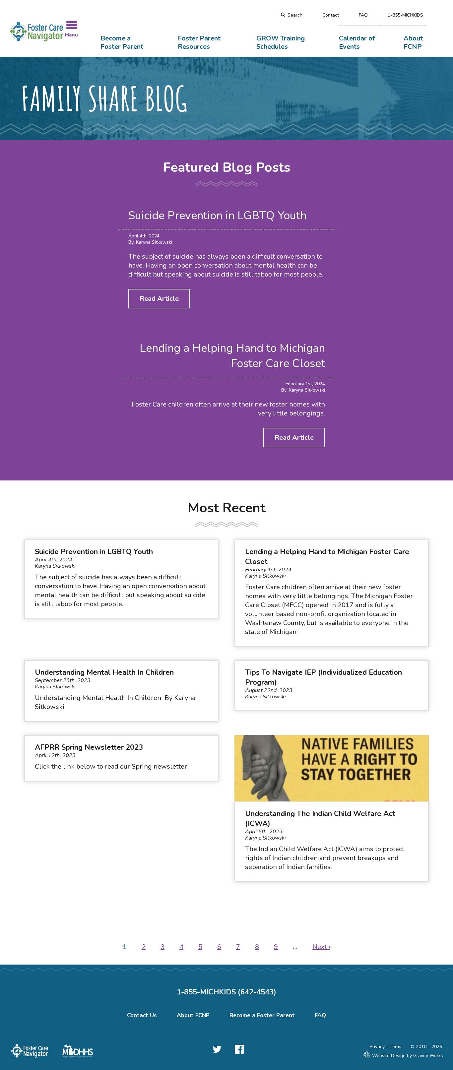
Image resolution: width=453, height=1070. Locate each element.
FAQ (363, 15)
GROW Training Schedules (280, 42)
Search (295, 15)
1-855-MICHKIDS (405, 15)
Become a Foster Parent (121, 42)
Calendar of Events (357, 42)
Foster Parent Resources (199, 42)
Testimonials (88, 19)
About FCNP (413, 42)
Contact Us (142, 1015)
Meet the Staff (33, 19)
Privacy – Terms (386, 1046)
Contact (330, 15)
